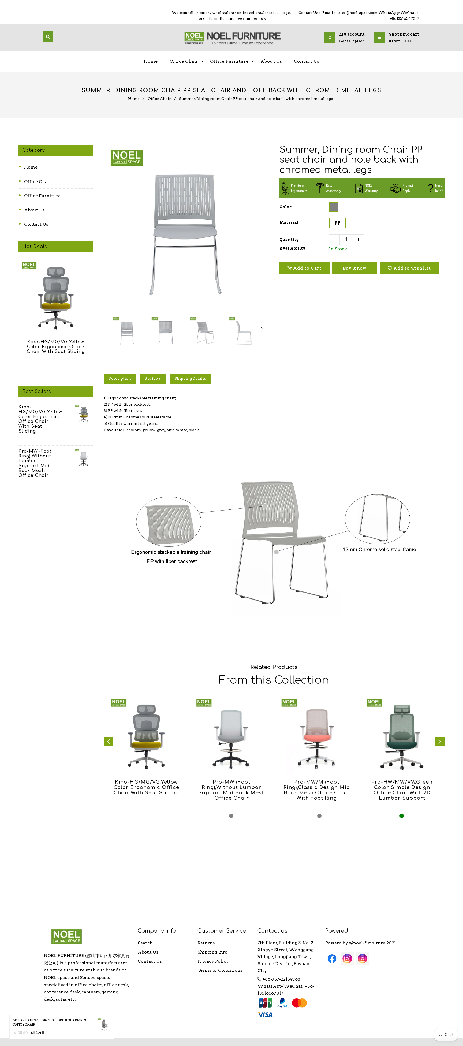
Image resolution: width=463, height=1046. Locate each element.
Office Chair (159, 98)
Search (145, 943)
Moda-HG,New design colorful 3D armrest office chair (50, 1022)
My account (352, 34)
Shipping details (190, 378)
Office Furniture (42, 195)
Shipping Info (212, 952)
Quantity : (290, 239)
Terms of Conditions (219, 970)
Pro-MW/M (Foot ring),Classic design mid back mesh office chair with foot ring (316, 790)
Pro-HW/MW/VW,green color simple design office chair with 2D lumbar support (401, 790)
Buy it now (354, 268)
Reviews (153, 378)
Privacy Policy (213, 961)
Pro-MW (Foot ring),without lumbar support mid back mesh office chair (34, 463)
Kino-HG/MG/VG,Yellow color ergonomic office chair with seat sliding (56, 347)
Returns (206, 943)
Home (134, 98)
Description (120, 378)
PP (337, 223)
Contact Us (36, 224)
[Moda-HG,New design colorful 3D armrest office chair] (104, 1026)
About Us (34, 210)
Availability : (293, 248)
